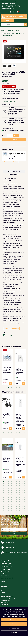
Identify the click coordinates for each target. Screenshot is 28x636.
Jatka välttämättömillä (14, 624)
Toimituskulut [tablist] (14, 174)
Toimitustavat (5, 602)
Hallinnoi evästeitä (14, 628)
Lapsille (3, 592)
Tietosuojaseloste (6, 606)
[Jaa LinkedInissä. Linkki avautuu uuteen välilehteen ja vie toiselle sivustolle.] (11, 335)
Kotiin (3, 589)
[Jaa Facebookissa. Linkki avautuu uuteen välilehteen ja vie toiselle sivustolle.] (5, 335)
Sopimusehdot (5, 600)
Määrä (4, 135)
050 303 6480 (7, 565)
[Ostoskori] (17, 12)
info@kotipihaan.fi (6, 566)
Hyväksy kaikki (14, 619)
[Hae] (25, 24)
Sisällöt (3, 581)
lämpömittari (14, 161)
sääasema (5, 161)
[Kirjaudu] (11, 12)
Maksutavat (4, 604)
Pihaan (3, 591)
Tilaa (14, 533)
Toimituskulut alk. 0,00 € (9, 101)
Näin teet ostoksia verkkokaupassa (11, 599)
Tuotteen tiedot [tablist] (14, 171)
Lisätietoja (14, 632)
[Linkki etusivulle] (14, 16)
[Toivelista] (14, 12)
